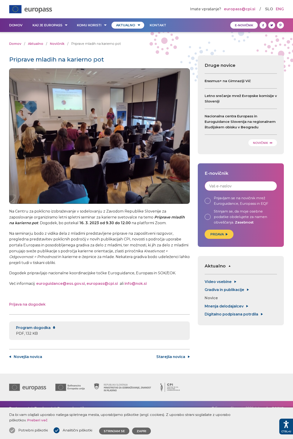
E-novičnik (244, 25)
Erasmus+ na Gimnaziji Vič (228, 81)
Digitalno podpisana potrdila (232, 314)
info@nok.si (136, 283)
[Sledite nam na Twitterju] (271, 25)
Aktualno (125, 25)
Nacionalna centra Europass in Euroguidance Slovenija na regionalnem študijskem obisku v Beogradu (240, 121)
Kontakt (158, 25)
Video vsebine (219, 282)
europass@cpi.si (239, 9)
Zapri (141, 431)
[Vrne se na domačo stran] (30, 9)
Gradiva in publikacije (225, 290)
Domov (15, 25)
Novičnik (57, 44)
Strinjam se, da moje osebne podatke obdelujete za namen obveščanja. (240, 216)
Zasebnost (244, 222)
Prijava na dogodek (27, 304)
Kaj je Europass (47, 25)
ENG (280, 9)
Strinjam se (114, 431)
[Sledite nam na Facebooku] (263, 25)
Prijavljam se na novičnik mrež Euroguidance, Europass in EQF (241, 201)
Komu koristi (89, 25)
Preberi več (37, 420)
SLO (269, 9)
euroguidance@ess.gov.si (60, 283)
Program (34, 328)
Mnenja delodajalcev (224, 306)
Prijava (217, 234)
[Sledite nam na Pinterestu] (280, 25)
